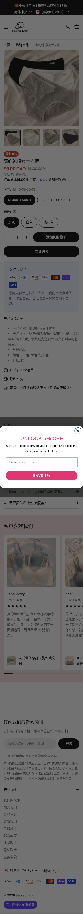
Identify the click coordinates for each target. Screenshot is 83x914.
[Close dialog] (78, 431)
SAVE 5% (41, 476)
